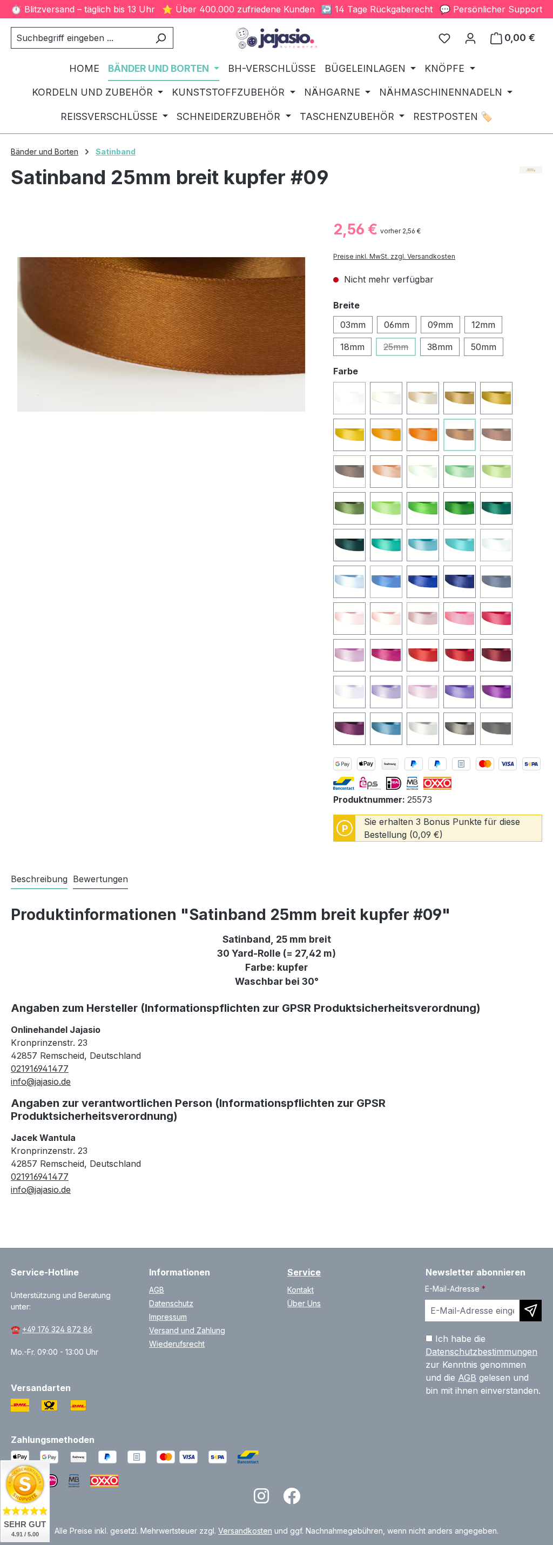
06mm (396, 324)
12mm (483, 324)
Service (304, 1272)
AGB (156, 1289)
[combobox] (80, 38)
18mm (352, 346)
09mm (440, 324)
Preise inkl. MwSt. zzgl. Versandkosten (394, 256)
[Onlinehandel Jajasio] (531, 181)
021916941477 (40, 1068)
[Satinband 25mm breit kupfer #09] (161, 334)
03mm (353, 324)
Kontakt (300, 1289)
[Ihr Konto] (470, 38)
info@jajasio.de (41, 1081)
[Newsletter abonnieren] (531, 1310)
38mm (440, 346)
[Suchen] (160, 38)
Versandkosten (245, 1530)
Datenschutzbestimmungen (481, 1351)
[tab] (39, 879)
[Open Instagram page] (261, 1499)
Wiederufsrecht (177, 1343)
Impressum (168, 1316)
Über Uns (304, 1303)
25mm (399, 348)
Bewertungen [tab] (100, 879)
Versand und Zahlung (187, 1330)
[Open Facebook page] (291, 1499)
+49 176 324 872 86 (57, 1329)
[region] (161, 334)
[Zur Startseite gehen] (276, 38)
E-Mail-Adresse (455, 1288)
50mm (483, 346)
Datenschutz (171, 1303)
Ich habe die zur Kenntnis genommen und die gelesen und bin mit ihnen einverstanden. (483, 1364)
